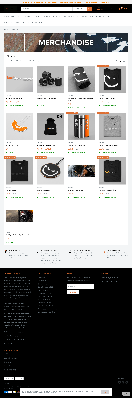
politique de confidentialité (46, 312)
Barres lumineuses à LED (46, 287)
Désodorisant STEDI (12, 145)
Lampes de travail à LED (29, 16)
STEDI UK (8, 95)
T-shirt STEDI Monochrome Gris (108, 145)
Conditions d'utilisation (45, 306)
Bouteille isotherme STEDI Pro (77, 145)
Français (7, 379)
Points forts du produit (45, 296)
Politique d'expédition (45, 303)
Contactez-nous (43, 281)
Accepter (105, 392)
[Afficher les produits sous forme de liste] (124, 61)
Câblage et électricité (84, 16)
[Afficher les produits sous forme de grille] (121, 61)
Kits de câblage (43, 290)
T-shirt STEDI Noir (11, 190)
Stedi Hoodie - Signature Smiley (46, 145)
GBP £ (17, 379)
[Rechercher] (89, 9)
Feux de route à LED (10, 16)
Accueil (6, 29)
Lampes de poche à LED (50, 16)
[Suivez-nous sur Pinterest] (126, 382)
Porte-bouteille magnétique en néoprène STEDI (80, 99)
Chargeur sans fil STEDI (44, 190)
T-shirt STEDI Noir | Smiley (107, 98)
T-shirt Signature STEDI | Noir (108, 190)
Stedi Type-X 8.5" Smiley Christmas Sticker (19, 235)
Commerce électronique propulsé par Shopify (17, 386)
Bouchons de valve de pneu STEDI (47, 98)
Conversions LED (101, 16)
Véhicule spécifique (33, 22)
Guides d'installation (44, 300)
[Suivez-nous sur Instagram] (123, 382)
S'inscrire (73, 292)
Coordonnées (42, 284)
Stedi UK (70, 95)
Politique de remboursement (47, 309)
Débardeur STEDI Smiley (75, 190)
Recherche (41, 278)
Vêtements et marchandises (13, 22)
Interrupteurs (67, 16)
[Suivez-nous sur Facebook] (119, 382)
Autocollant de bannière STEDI (15, 98)
